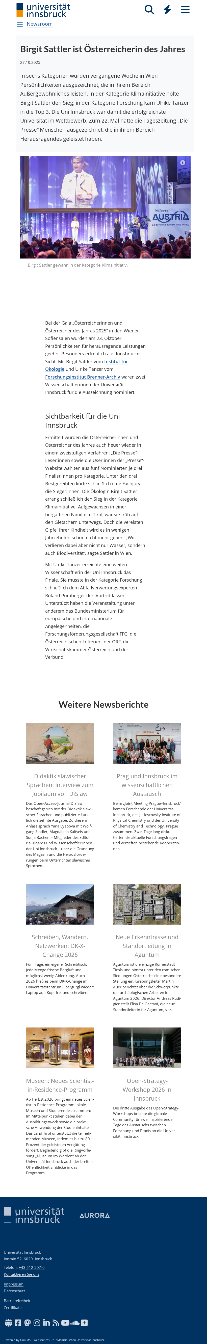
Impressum (13, 1283)
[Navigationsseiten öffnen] (19, 24)
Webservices (41, 1340)
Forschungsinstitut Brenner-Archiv (82, 350)
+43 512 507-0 (32, 1267)
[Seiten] (185, 10)
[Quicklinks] (167, 10)
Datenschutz (14, 1290)
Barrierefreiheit (17, 1300)
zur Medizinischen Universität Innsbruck (79, 1340)
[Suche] (149, 10)
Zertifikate (12, 1307)
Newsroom (40, 23)
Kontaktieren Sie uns (21, 1274)
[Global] (167, 10)
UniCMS (25, 1340)
